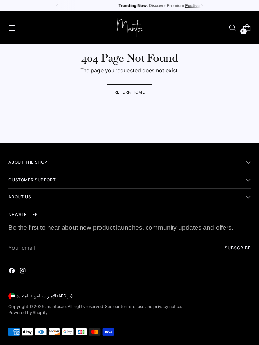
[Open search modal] (232, 28)
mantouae (56, 306)
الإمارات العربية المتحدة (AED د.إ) (45, 296)
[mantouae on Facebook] (12, 271)
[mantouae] (129, 27)
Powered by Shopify (28, 312)
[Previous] (57, 5)
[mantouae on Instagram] (23, 271)
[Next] (202, 5)
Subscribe (237, 247)
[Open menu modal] (12, 28)
